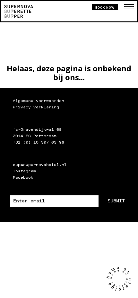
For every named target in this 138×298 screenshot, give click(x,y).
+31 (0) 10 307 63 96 (38, 142)
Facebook (23, 177)
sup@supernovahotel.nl (40, 164)
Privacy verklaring (36, 107)
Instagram (24, 171)
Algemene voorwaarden (38, 100)
